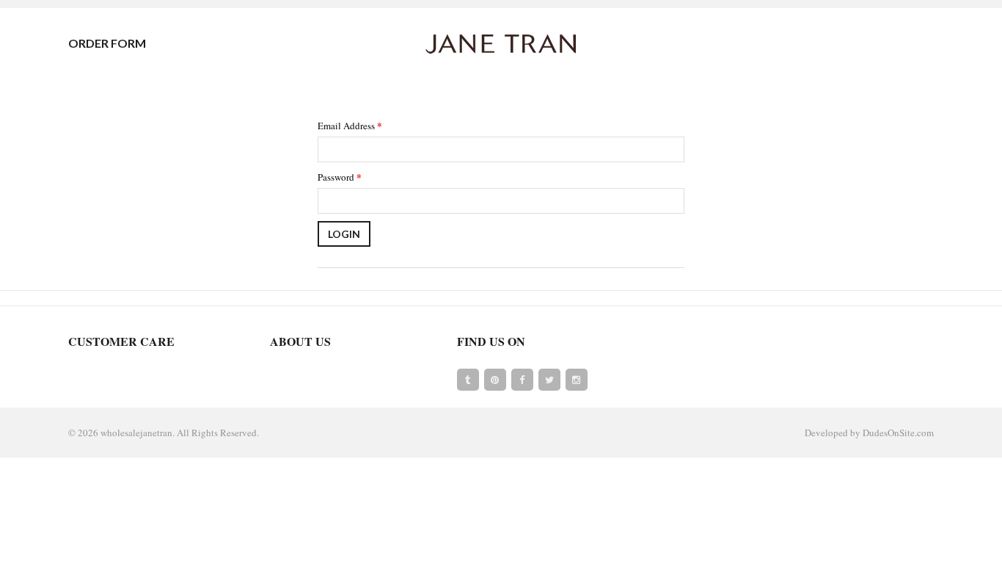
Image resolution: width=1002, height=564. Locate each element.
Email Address (350, 125)
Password (340, 177)
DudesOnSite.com (898, 432)
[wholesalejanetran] (500, 43)
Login (344, 234)
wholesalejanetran (136, 432)
